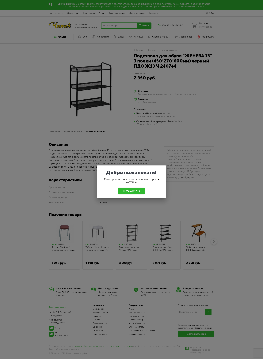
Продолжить (131, 190)
